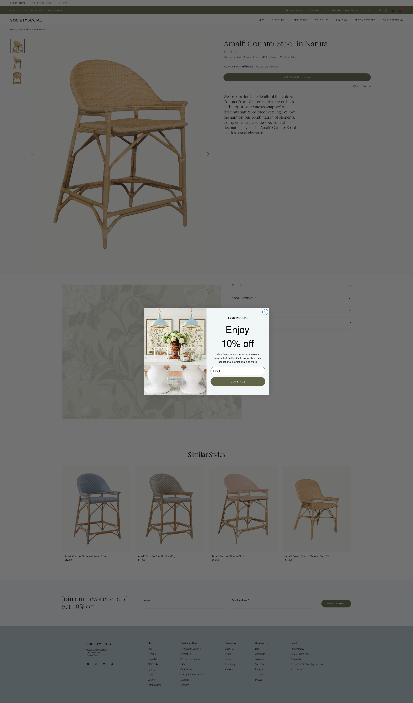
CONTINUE (238, 381)
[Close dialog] (265, 312)
